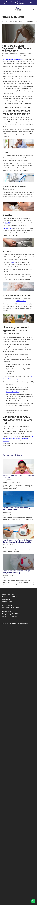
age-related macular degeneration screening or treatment (18, 438)
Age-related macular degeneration (13, 59)
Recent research (8, 228)
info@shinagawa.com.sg (12, 607)
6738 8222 (9, 605)
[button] (32, 2)
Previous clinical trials (12, 392)
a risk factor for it (21, 301)
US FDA (7, 223)
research (13, 262)
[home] (11, 9)
